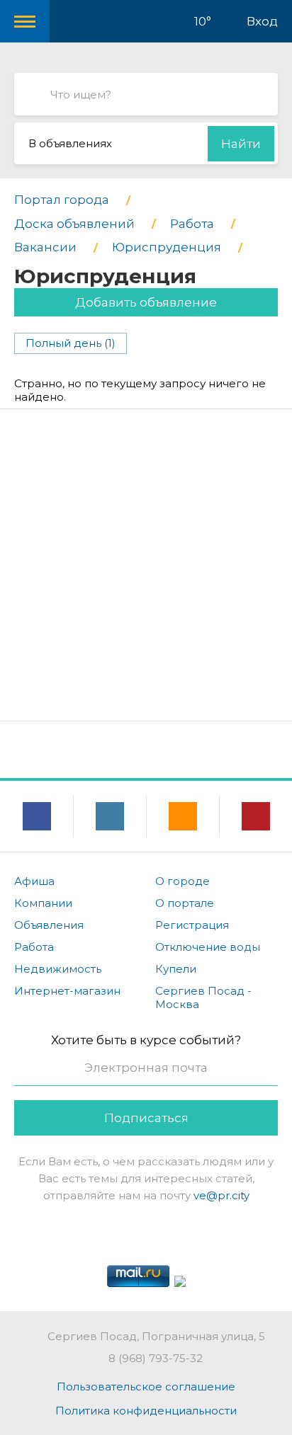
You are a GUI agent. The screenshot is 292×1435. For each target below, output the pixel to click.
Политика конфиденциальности (146, 1410)
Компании (43, 903)
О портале (184, 903)
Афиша (34, 881)
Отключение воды (207, 947)
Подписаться (146, 1118)
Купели (175, 969)
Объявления (49, 925)
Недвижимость (57, 969)
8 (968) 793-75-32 (155, 1358)
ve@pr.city (221, 1195)
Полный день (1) (71, 343)
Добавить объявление (146, 302)
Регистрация (192, 925)
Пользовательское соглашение (146, 1386)
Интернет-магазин (67, 990)
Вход (262, 21)
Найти (241, 144)
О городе (182, 881)
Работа (34, 947)
